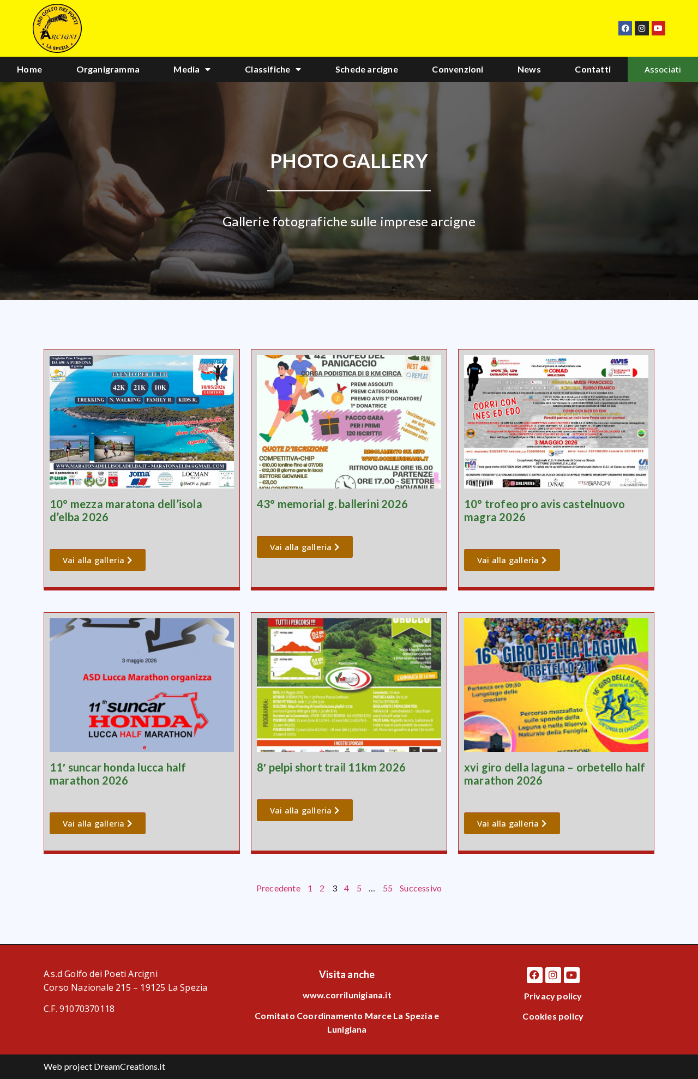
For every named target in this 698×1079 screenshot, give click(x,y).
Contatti (593, 69)
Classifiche (267, 69)
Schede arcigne (366, 69)
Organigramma (108, 69)
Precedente (278, 888)
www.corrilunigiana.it (347, 995)
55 (388, 888)
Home (29, 69)
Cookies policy (552, 1016)
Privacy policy (553, 996)
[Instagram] (641, 28)
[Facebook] (625, 28)
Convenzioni (457, 69)
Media (186, 69)
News (529, 69)
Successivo (421, 888)
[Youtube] (658, 28)
